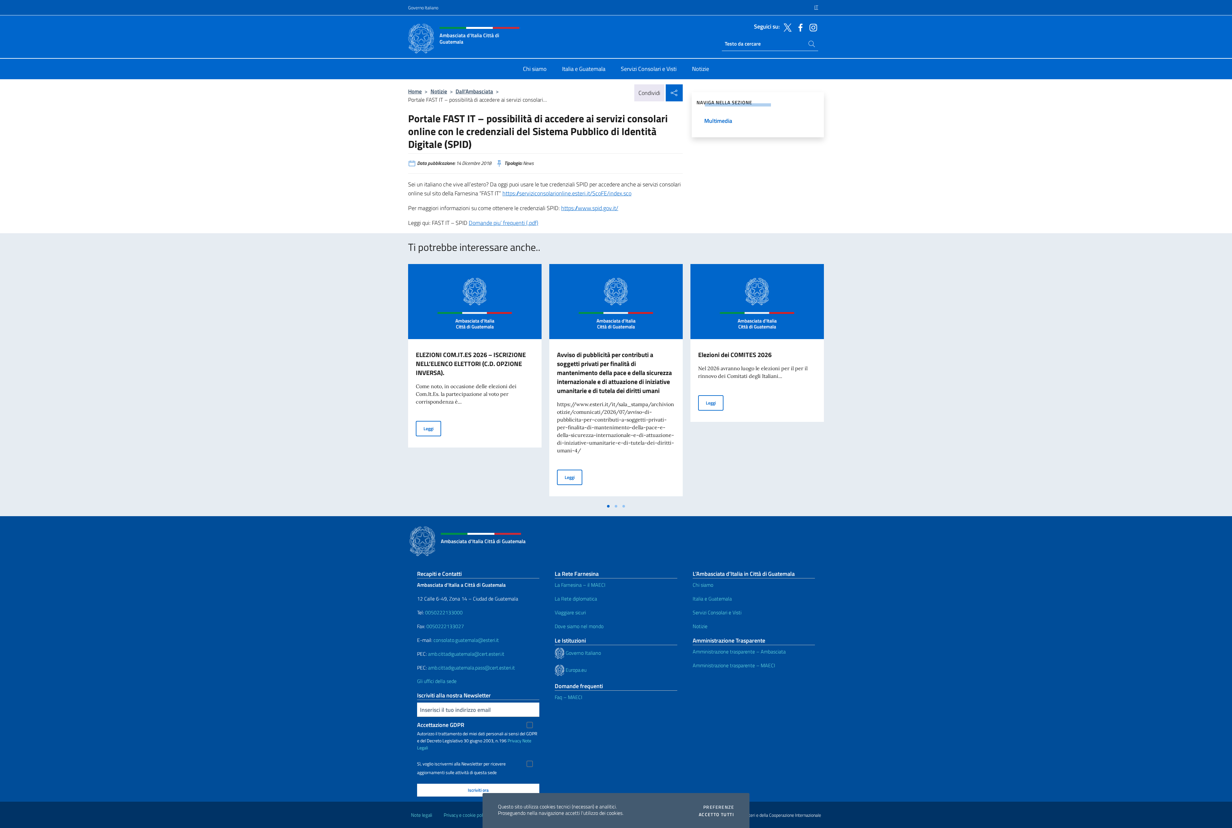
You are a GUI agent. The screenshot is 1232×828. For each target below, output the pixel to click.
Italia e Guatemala (712, 598)
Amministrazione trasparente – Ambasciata (739, 651)
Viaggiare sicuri (570, 612)
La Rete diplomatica (576, 598)
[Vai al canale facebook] (798, 27)
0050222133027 (445, 626)
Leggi (432, 428)
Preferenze (718, 807)
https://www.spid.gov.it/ (589, 208)
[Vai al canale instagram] (811, 27)
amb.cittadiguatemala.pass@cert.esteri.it (471, 667)
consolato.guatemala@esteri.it (466, 640)
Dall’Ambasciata (474, 91)
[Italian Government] (560, 652)
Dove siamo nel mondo (579, 626)
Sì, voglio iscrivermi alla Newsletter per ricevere (461, 763)
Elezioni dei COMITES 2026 (735, 355)
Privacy (514, 740)
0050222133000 (444, 612)
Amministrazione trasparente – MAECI (734, 665)
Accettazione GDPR (440, 725)
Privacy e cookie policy (466, 815)
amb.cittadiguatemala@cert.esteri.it (466, 654)
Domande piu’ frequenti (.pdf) (503, 222)
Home (415, 91)
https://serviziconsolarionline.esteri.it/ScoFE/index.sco (566, 193)
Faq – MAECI (568, 697)
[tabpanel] (475, 382)
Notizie (439, 91)
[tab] (608, 506)
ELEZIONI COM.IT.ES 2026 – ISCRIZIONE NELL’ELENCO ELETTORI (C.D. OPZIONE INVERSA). (471, 364)
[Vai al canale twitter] (786, 27)
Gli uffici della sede (437, 681)
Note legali (421, 815)
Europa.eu (576, 669)
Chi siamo (703, 585)
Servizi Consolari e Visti (717, 612)
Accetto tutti (716, 814)
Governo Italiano (423, 7)
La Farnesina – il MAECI (580, 585)
